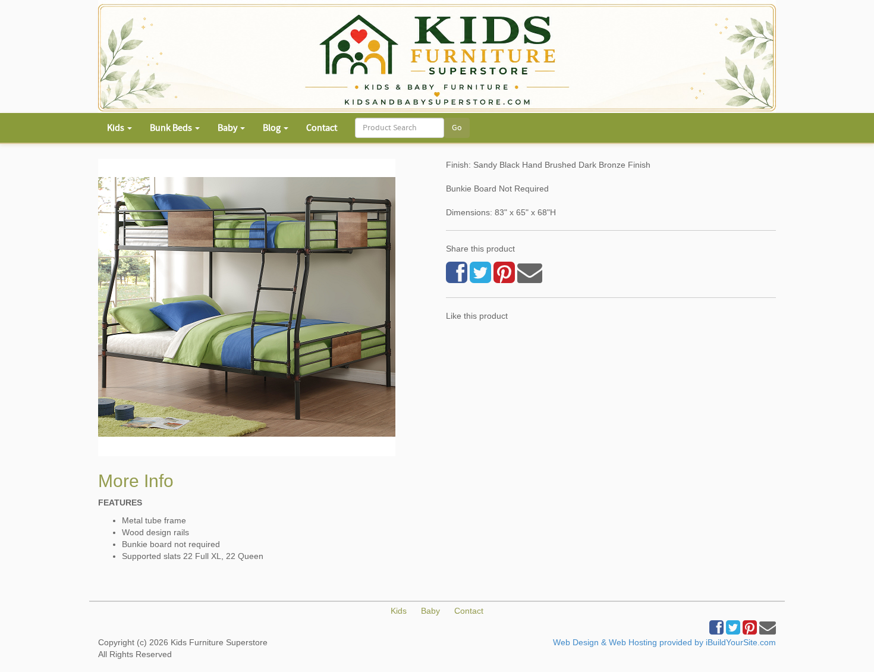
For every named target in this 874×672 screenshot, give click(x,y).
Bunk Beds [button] (172, 128)
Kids (399, 611)
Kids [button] (116, 128)
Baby (430, 611)
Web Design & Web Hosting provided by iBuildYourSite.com (664, 642)
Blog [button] (272, 128)
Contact (321, 128)
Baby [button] (228, 128)
